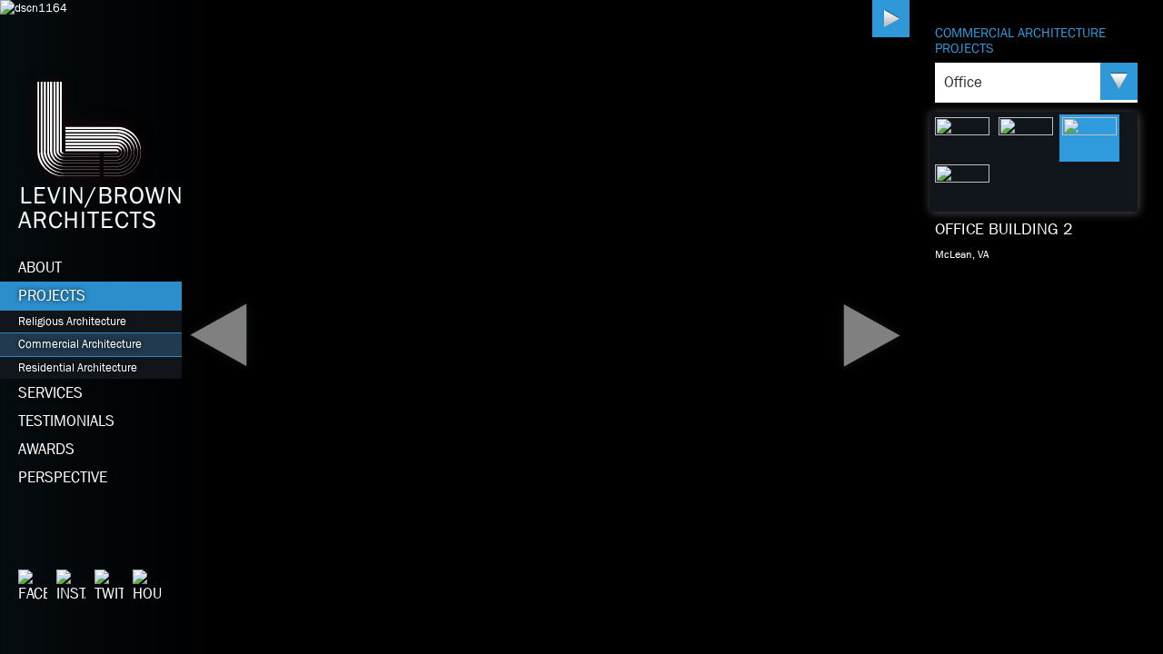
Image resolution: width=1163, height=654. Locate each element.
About (40, 267)
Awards (46, 449)
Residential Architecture (77, 367)
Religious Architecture (72, 321)
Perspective (62, 477)
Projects (51, 295)
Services (50, 392)
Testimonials (66, 421)
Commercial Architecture (80, 344)
